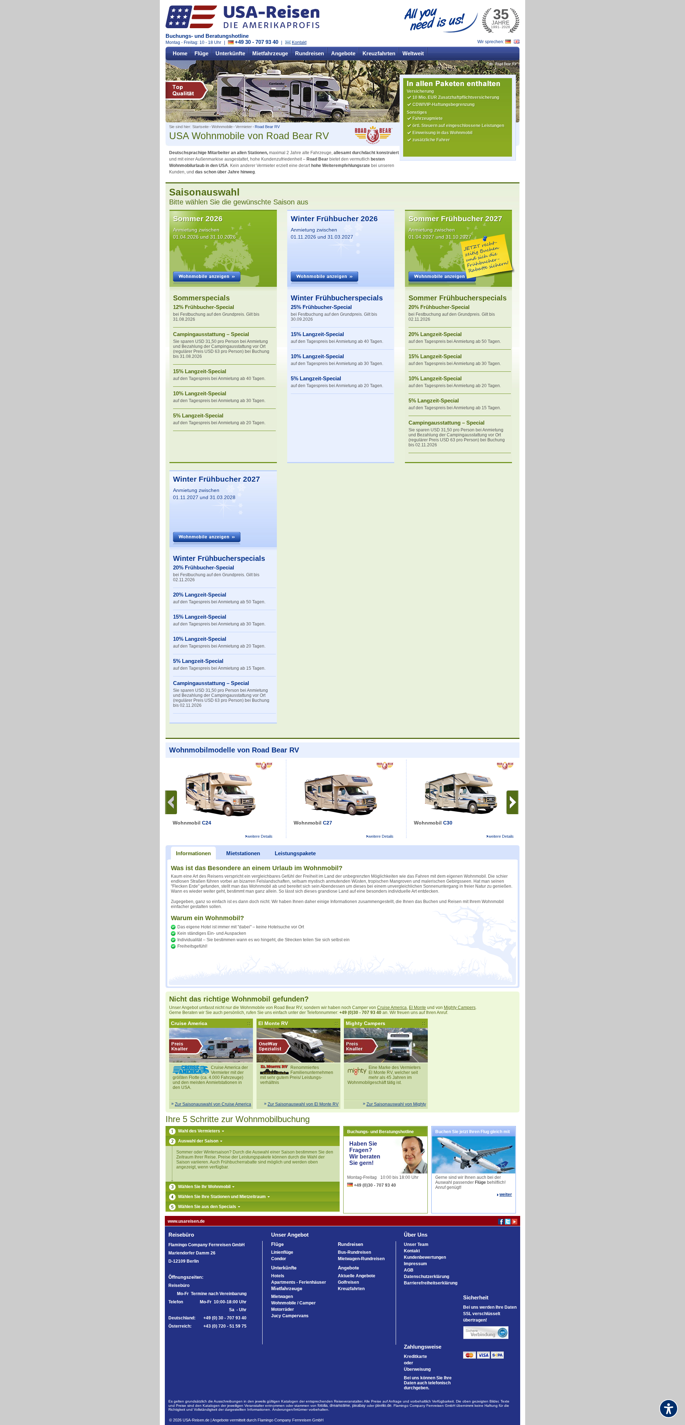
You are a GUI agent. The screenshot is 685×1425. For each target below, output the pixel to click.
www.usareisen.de (186, 1221)
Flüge (201, 53)
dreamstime (340, 1405)
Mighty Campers (460, 1007)
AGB (408, 1270)
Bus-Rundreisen (354, 1252)
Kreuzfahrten (378, 53)
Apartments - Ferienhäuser (298, 1282)
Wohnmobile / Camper (293, 1302)
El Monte (417, 1007)
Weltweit (413, 53)
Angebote (343, 53)
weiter (505, 1194)
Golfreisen (348, 1282)
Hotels (277, 1275)
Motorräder (282, 1309)
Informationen (193, 853)
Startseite (200, 127)
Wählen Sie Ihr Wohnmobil (205, 1186)
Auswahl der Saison (198, 1141)
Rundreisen (309, 53)
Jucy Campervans (290, 1315)
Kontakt (299, 42)
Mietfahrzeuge (270, 53)
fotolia (323, 1405)
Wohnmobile (222, 127)
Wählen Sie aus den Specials (207, 1206)
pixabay (359, 1405)
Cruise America (392, 1007)
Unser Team (416, 1244)
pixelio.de (383, 1405)
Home (180, 53)
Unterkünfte (230, 53)
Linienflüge (282, 1252)
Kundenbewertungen (425, 1257)
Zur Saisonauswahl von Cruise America (213, 1104)
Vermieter (243, 127)
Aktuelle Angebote (356, 1275)
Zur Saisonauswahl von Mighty (396, 1104)
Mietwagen (282, 1296)
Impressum (415, 1263)
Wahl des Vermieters (199, 1131)
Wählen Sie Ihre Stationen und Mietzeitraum (222, 1196)
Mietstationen (243, 853)
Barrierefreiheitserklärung (430, 1283)
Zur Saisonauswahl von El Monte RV (303, 1104)
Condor (278, 1258)
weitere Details (260, 836)
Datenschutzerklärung (426, 1276)
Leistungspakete (295, 853)
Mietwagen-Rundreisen (361, 1258)
